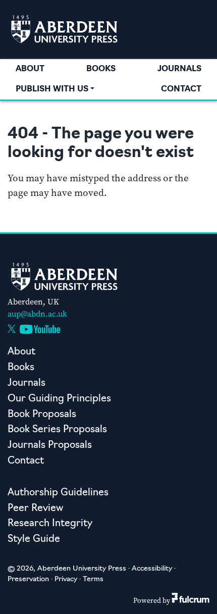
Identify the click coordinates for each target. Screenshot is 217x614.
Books (101, 69)
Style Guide (34, 539)
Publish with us (52, 89)
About (30, 69)
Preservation (28, 579)
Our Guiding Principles (59, 399)
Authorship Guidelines (58, 493)
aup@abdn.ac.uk (37, 314)
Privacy (66, 579)
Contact (181, 89)
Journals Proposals (50, 445)
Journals (179, 69)
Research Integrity (50, 524)
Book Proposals (42, 415)
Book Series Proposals (57, 430)
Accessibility (152, 569)
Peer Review (35, 509)
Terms (93, 579)
